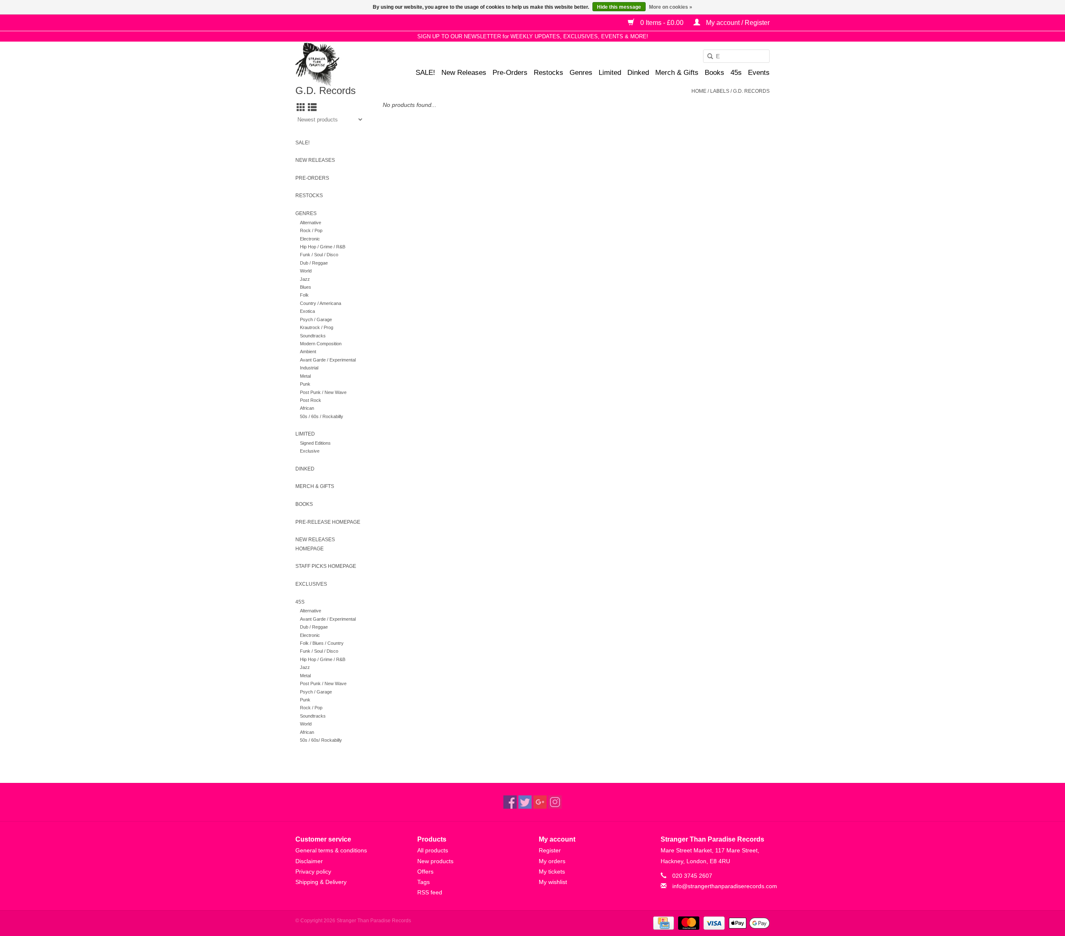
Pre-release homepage (327, 522)
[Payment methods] (662, 923)
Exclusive (310, 450)
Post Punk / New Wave (323, 392)
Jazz (305, 279)
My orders (552, 861)
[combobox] (736, 56)
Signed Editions (315, 443)
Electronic (310, 238)
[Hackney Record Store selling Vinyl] (339, 64)
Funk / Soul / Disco (319, 254)
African (307, 408)
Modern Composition (321, 343)
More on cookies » (670, 7)
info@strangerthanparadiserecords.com (724, 886)
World (306, 270)
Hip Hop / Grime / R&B (322, 246)
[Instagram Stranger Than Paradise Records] (555, 802)
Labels (719, 91)
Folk (304, 294)
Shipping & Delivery (321, 882)
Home (698, 91)
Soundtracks (313, 335)
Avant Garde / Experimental (328, 359)
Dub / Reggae (314, 262)
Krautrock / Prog (316, 327)
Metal (305, 376)
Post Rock (310, 400)
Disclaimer (309, 861)
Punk (305, 383)
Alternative (310, 222)
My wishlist (553, 882)
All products (432, 850)
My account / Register (737, 22)
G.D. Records (751, 91)
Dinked (638, 73)
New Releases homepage (315, 544)
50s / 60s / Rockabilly (321, 416)
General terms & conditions (331, 850)
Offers (425, 871)
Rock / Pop (311, 230)
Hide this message (619, 7)
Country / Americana (320, 303)
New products (435, 861)
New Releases (463, 73)
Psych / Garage (316, 319)
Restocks (548, 73)
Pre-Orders (510, 73)
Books (714, 73)
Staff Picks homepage (325, 566)
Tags (423, 882)
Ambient (308, 351)
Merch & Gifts (676, 73)
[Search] (707, 57)
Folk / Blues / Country (322, 643)
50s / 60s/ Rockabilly (321, 740)
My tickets (552, 871)
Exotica (307, 311)
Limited (610, 73)
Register (550, 850)
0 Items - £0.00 (662, 22)
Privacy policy (313, 871)
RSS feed (429, 892)
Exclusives (311, 584)
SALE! (425, 73)
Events (759, 73)
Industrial (309, 367)
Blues (305, 287)
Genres (581, 73)
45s (736, 73)
